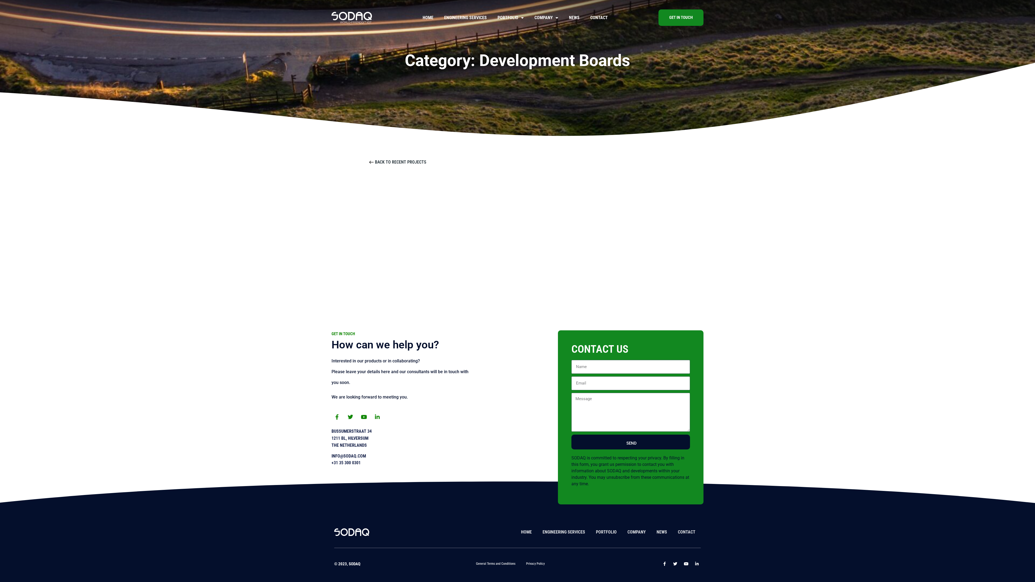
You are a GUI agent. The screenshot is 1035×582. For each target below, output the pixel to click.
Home (428, 17)
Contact (599, 17)
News (574, 17)
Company (543, 17)
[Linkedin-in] (377, 417)
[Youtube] (363, 417)
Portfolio (508, 17)
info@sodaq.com (349, 456)
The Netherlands (349, 445)
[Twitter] (350, 417)
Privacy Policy (535, 564)
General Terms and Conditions (495, 564)
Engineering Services (465, 17)
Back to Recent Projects (400, 162)
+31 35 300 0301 (346, 462)
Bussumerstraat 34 (352, 431)
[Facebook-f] (337, 417)
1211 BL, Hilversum (350, 438)
